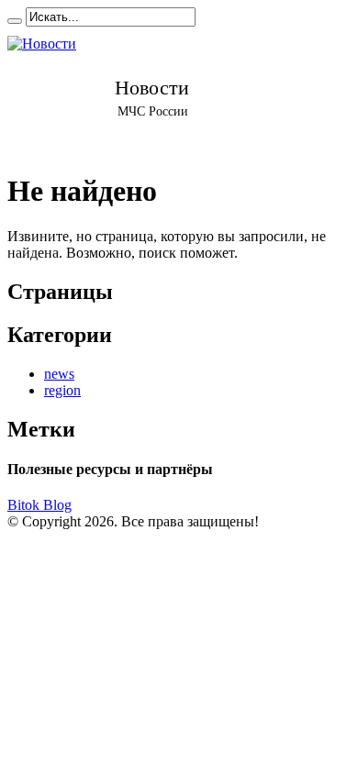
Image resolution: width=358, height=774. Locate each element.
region (62, 390)
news (59, 373)
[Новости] (151, 91)
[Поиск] (14, 21)
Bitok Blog (39, 505)
